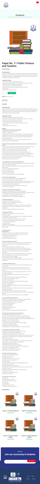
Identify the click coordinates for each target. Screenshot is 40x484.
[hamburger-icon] (37, 2)
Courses (28, 478)
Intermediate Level (9, 96)
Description (5, 100)
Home (28, 476)
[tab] (5, 100)
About (32, 476)
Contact (33, 478)
